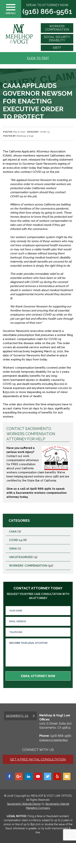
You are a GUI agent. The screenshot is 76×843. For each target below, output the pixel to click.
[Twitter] (47, 776)
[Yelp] (57, 776)
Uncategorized (21, 557)
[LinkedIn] (28, 776)
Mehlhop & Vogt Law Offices (51, 795)
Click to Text (38, 58)
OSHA (13, 548)
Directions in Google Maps (53, 740)
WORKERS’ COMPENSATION (57, 27)
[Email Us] (66, 776)
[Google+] (19, 776)
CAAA (13, 531)
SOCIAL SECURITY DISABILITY (57, 38)
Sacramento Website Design (24, 803)
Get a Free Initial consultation (38, 759)
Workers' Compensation (28, 565)
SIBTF (57, 48)
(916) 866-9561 (47, 11)
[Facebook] (9, 776)
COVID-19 (45, 132)
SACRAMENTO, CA (17, 715)
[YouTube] (38, 776)
